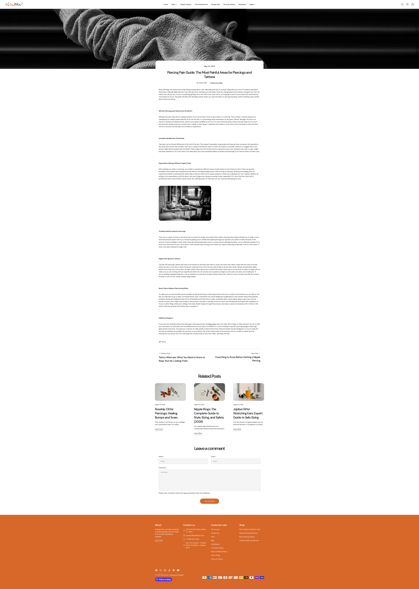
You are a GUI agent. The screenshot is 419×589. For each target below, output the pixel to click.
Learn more (159, 429)
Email (213, 457)
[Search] (402, 4)
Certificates (215, 544)
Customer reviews (217, 548)
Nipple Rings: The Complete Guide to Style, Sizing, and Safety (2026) (209, 415)
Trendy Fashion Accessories (249, 540)
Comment (163, 468)
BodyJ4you (165, 575)
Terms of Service (217, 559)
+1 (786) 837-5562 (192, 539)
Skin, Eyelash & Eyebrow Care (249, 529)
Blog (212, 540)
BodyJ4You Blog (216, 83)
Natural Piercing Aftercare (248, 533)
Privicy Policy (215, 555)
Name (161, 457)
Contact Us (215, 533)
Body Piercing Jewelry (247, 537)
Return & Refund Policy (219, 552)
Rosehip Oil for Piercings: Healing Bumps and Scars (166, 413)
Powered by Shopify (176, 575)
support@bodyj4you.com (195, 535)
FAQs (213, 537)
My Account (215, 529)
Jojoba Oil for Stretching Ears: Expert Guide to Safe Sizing (248, 413)
